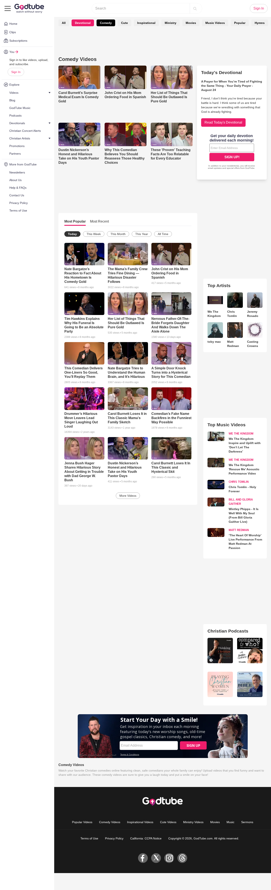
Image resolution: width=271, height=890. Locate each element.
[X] (156, 858)
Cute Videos (168, 822)
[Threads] (182, 858)
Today (72, 234)
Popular (239, 23)
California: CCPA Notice (146, 838)
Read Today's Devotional (223, 122)
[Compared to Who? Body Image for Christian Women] (250, 650)
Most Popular (75, 221)
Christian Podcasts (227, 631)
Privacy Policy (114, 838)
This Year (141, 234)
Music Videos (215, 23)
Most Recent (99, 221)
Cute (124, 23)
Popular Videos (82, 822)
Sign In (16, 72)
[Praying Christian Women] (220, 684)
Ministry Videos (193, 822)
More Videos (127, 495)
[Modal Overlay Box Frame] (231, 152)
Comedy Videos (109, 822)
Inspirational (146, 23)
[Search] (195, 8)
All (64, 23)
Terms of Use (89, 838)
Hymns (260, 23)
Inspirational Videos (140, 822)
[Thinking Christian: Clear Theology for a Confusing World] (220, 650)
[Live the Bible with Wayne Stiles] (250, 684)
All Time (163, 234)
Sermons (247, 822)
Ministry (170, 23)
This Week (94, 234)
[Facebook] (143, 858)
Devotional (83, 23)
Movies (191, 23)
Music (230, 822)
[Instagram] (169, 858)
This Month (118, 234)
